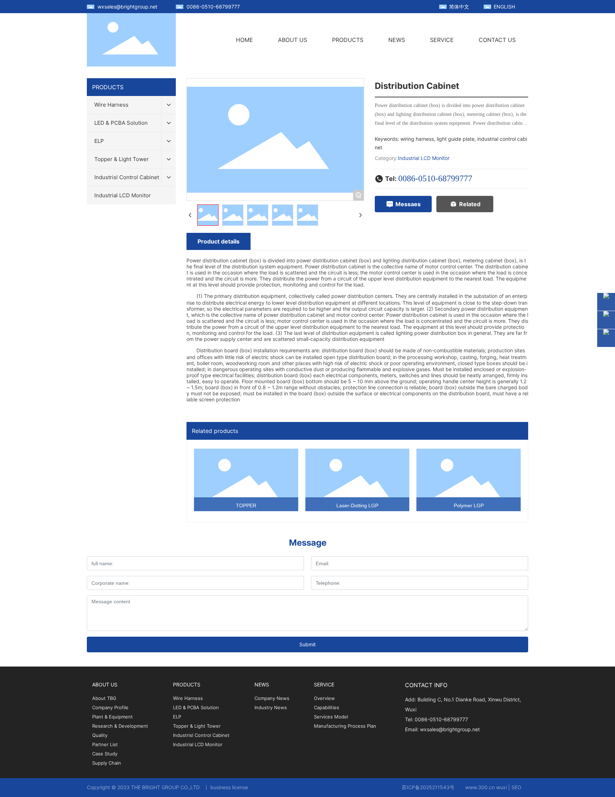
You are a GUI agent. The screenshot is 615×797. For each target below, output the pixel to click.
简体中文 (459, 7)
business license (229, 787)
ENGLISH (504, 7)
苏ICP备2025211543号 (428, 787)
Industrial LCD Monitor (424, 158)
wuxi (501, 787)
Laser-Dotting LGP (357, 505)
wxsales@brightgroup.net (127, 7)
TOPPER (246, 505)
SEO (516, 787)
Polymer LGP (469, 505)
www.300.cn (480, 787)
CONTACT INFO (426, 685)
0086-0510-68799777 (213, 7)
